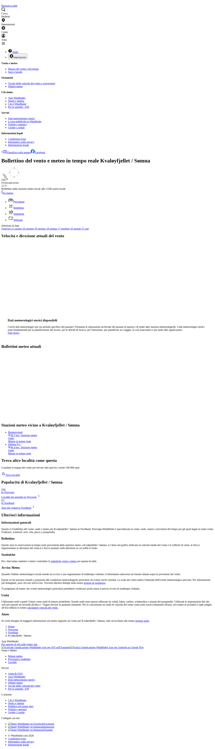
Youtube (48, 729)
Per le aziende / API (18, 107)
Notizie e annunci (17, 124)
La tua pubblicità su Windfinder (24, 121)
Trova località (12, 475)
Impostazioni (19, 57)
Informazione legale (18, 145)
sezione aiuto (142, 620)
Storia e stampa (16, 100)
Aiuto (15, 52)
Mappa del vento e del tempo (23, 69)
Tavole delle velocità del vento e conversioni (31, 83)
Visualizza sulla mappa (19, 152)
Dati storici (13, 332)
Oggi (4, 228)
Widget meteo (15, 86)
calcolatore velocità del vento (42, 607)
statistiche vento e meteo (64, 561)
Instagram (49, 726)
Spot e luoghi (15, 72)
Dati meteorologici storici (21, 118)
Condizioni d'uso (17, 139)
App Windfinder (16, 97)
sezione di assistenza (94, 582)
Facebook (40, 152)
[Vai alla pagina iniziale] (1, 2)
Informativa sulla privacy (21, 142)
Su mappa (8, 193)
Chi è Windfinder (17, 104)
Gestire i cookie (16, 127)
